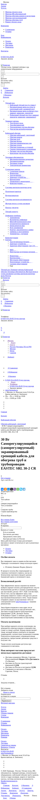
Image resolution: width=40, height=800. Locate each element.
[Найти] (3, 85)
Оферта (4, 783)
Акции (3, 709)
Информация (6, 725)
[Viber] (14, 489)
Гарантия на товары (8, 745)
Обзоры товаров (7, 713)
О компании (10, 29)
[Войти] (2, 325)
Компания (5, 717)
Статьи (3, 715)
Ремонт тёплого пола (13, 22)
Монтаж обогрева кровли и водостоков (20, 16)
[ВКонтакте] (2, 489)
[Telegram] (24, 489)
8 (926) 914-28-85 (7, 57)
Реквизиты (9, 47)
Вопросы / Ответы (8, 747)
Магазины (9, 45)
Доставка (8, 43)
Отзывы (8, 32)
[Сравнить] (2, 484)
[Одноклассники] (5, 489)
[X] (11, 489)
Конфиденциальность (9, 781)
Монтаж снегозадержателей (15, 18)
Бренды (4, 711)
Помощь (4, 737)
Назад (13, 343)
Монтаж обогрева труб (14, 20)
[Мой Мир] (8, 489)
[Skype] (21, 489)
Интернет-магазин (8, 703)
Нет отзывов (5, 478)
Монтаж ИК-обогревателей (15, 14)
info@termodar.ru (11, 390)
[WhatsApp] (17, 489)
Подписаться (6, 701)
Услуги (3, 707)
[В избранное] (2, 482)
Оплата (8, 41)
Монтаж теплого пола (13, 12)
